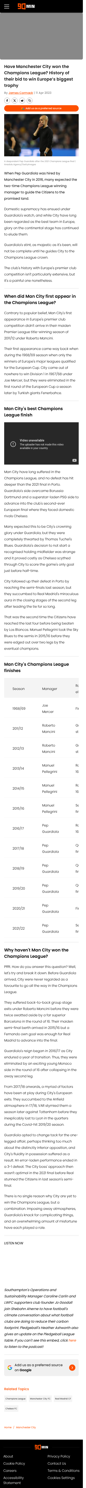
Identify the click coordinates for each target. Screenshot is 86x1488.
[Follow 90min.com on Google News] (72, 1367)
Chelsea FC (11, 1408)
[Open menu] (6, 6)
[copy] (30, 101)
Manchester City (26, 1427)
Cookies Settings (61, 1477)
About (8, 1456)
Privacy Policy (59, 1456)
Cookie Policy (14, 1463)
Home (7, 1427)
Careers (9, 1470)
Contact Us (57, 1463)
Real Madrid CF (63, 1398)
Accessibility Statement (13, 1480)
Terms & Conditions (64, 1470)
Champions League (15, 1398)
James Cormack (21, 93)
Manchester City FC (40, 1398)
